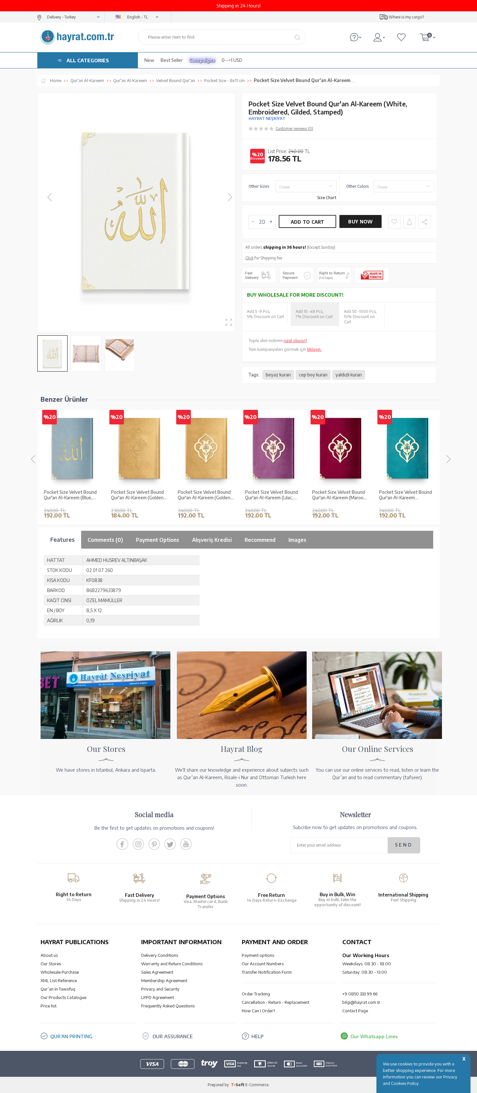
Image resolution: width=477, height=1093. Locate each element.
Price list (48, 1005)
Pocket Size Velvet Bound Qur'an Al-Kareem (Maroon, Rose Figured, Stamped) (272, 495)
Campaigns (202, 60)
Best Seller (172, 60)
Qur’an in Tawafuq (58, 989)
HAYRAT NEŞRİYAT (267, 118)
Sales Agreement (157, 972)
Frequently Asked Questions (168, 1005)
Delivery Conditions (159, 955)
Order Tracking (256, 993)
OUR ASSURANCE (173, 1036)
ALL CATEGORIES (88, 60)
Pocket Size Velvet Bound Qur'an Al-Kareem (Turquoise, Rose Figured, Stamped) (338, 495)
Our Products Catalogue (63, 997)
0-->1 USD (232, 60)
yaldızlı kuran (349, 374)
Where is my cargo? (406, 17)
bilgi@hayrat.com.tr (361, 1002)
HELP (257, 1036)
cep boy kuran (313, 374)
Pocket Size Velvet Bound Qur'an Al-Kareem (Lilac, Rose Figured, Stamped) (204, 495)
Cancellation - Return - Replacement (275, 1002)
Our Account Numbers (263, 963)
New (149, 60)
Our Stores (51, 963)
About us (49, 955)
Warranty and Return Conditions (171, 963)
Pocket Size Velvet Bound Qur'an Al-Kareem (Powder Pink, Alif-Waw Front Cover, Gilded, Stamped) (407, 495)
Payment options (258, 955)
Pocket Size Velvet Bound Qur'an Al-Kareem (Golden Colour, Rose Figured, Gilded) (137, 495)
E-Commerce (256, 1084)
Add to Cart (307, 222)
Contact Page (355, 1010)
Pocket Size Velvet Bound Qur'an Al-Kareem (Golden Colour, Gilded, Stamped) (70, 495)
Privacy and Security (160, 989)
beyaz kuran (278, 374)
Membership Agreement (164, 980)
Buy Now (360, 221)
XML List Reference (59, 980)
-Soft (238, 1084)
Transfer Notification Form (267, 972)
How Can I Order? (258, 1010)
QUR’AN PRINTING (71, 1036)
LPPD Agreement (157, 997)
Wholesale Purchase (60, 972)
